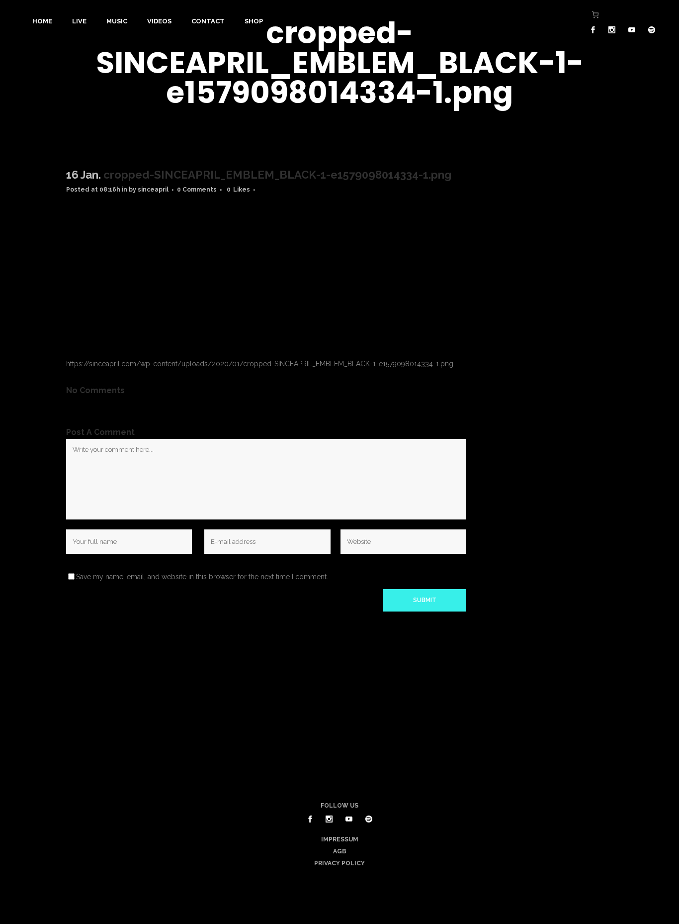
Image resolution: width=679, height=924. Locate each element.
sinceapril (153, 189)
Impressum (339, 839)
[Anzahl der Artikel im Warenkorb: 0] (595, 14)
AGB (339, 851)
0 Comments (197, 189)
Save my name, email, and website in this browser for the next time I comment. (202, 577)
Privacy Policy (339, 863)
